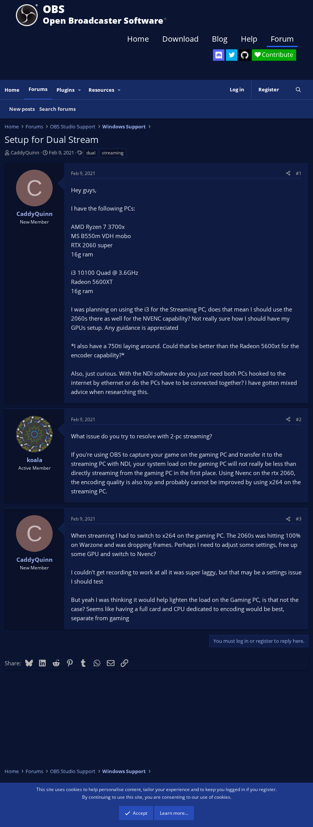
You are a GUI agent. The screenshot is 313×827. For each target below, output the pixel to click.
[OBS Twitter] (231, 55)
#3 (299, 519)
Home (138, 39)
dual (90, 152)
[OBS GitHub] (244, 55)
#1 (299, 173)
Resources (101, 89)
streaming (113, 152)
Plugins (65, 89)
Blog (219, 39)
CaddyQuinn (25, 152)
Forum (282, 39)
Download (180, 39)
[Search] (298, 89)
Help (249, 39)
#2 (299, 419)
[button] (79, 90)
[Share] (288, 173)
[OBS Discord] (218, 55)
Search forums (57, 108)
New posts (22, 108)
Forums (38, 89)
